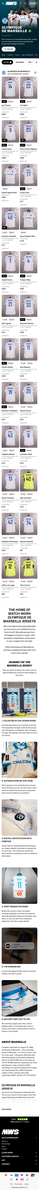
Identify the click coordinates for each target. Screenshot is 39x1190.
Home (3, 55)
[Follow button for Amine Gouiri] (16, 122)
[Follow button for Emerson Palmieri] (35, 297)
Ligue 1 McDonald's (27, 55)
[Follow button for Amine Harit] (35, 166)
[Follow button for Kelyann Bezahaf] (35, 515)
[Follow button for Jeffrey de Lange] (16, 559)
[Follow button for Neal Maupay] (35, 341)
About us (5, 1141)
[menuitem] (3, 3)
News (4, 1146)
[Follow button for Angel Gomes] (16, 253)
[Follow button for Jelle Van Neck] (35, 471)
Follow (10, 49)
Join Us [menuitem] (33, 3)
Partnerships (6, 1144)
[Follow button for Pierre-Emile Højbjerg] (35, 122)
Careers (4, 1149)
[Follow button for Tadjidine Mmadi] (16, 428)
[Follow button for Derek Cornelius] (16, 471)
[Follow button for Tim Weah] (35, 79)
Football (10, 55)
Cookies (26, 1184)
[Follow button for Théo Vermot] (35, 559)
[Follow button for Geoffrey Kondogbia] (16, 384)
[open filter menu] (36, 62)
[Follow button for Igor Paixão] (16, 79)
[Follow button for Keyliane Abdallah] (16, 210)
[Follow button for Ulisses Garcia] (35, 384)
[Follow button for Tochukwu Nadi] (35, 428)
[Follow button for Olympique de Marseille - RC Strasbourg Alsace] (35, 73)
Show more (6, 1109)
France (17, 55)
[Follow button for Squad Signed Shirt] (16, 166)
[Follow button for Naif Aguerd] (16, 297)
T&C (11, 1184)
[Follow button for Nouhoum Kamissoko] (16, 515)
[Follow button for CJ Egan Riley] (35, 253)
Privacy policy (18, 1184)
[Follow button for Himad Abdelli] (16, 341)
